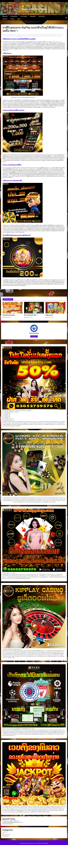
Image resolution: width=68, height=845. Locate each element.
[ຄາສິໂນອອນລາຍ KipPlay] (22, 151)
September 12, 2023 (28, 317)
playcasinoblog (6, 34)
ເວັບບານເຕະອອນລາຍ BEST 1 (30, 315)
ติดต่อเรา (19, 19)
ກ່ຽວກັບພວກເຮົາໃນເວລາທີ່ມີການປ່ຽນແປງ (44, 34)
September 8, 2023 (49, 317)
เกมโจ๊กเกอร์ (4, 19)
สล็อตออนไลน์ (33, 16)
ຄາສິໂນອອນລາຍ (54, 34)
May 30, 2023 (13, 34)
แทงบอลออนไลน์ (13, 16)
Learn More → (34, 336)
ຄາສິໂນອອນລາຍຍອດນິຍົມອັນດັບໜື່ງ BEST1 (11, 821)
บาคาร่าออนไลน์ (23, 16)
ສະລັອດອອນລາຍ (49, 315)
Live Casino (4, 831)
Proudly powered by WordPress (26, 843)
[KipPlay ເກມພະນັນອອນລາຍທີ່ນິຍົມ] (23, 222)
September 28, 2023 (7, 317)
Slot (3, 833)
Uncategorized (19, 34)
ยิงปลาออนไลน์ (42, 16)
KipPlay (38, 107)
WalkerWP (46, 843)
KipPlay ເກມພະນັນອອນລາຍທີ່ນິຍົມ (31, 34)
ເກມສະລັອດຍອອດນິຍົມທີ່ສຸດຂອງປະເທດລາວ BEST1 (12, 822)
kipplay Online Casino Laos (34, 9)
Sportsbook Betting (6, 834)
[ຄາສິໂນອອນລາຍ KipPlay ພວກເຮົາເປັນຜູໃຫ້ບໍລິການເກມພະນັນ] (23, 95)
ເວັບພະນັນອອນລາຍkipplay (9, 315)
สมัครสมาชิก (5, 16)
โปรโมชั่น (12, 19)
